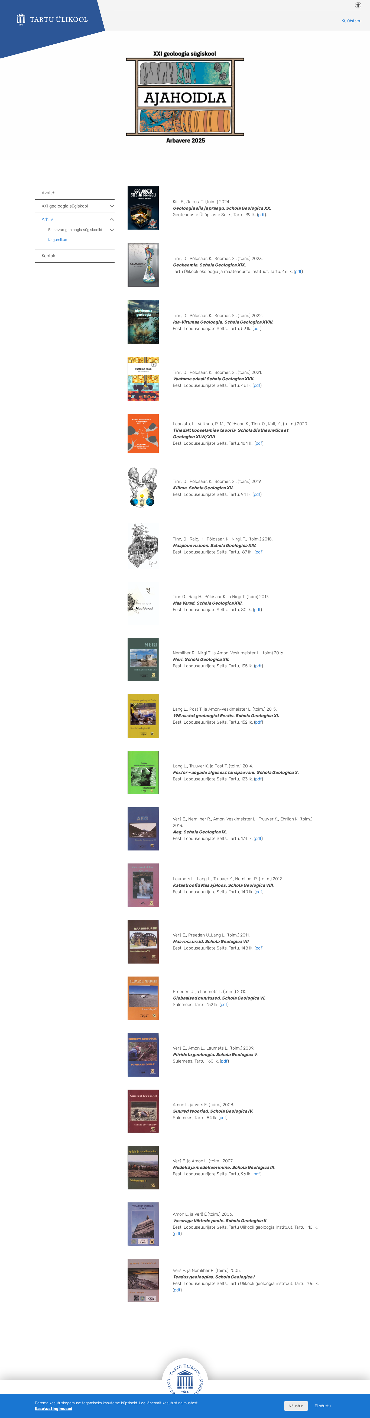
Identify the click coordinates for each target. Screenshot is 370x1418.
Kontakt (49, 255)
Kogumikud (57, 240)
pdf (261, 214)
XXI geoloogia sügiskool (65, 206)
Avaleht (49, 192)
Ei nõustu (323, 1406)
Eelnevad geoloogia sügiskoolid (75, 229)
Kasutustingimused (53, 1408)
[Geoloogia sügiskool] (52, 20)
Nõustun (296, 1406)
